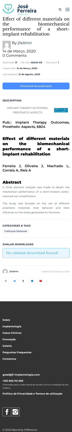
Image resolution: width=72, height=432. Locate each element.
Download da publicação (36, 86)
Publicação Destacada (16, 231)
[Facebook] (6, 280)
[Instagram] (15, 412)
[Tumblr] (23, 280)
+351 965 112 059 (13, 380)
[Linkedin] (32, 280)
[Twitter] (14, 280)
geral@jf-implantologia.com (21, 374)
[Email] (40, 280)
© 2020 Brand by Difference (20, 429)
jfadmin (25, 43)
